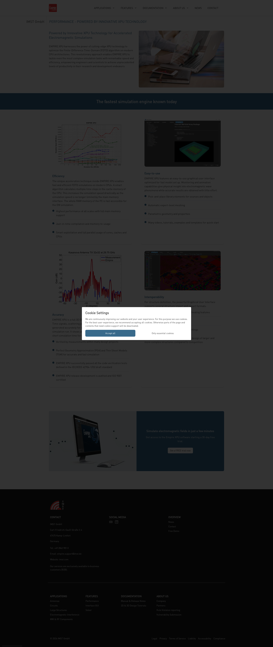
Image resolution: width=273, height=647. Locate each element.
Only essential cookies (163, 333)
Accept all (110, 333)
